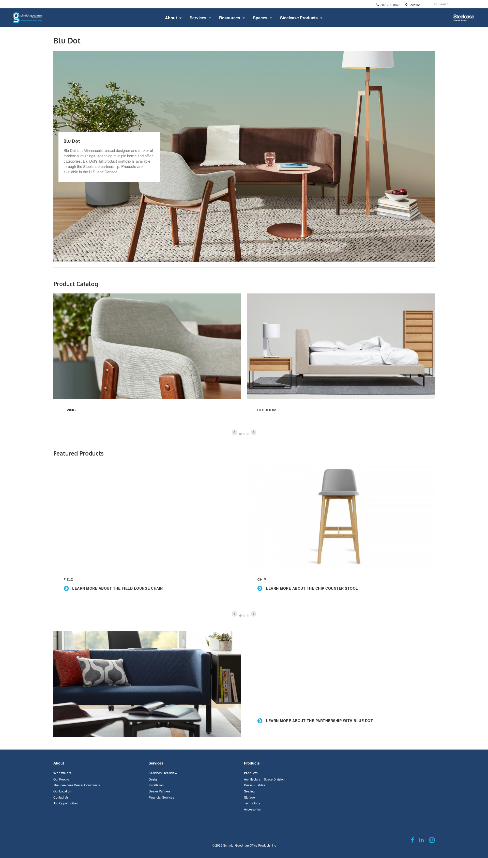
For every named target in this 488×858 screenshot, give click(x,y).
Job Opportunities (65, 803)
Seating (249, 791)
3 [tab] (247, 434)
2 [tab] (244, 434)
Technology (252, 803)
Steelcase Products (299, 18)
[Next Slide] (253, 432)
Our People (61, 779)
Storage (249, 797)
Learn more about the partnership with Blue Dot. (319, 720)
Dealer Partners (160, 791)
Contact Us (61, 797)
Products (252, 763)
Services (198, 18)
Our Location (62, 791)
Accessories (252, 809)
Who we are (62, 773)
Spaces (260, 18)
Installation (156, 785)
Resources (229, 18)
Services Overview (163, 773)
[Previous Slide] (234, 432)
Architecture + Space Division (264, 779)
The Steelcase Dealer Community (76, 785)
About (171, 18)
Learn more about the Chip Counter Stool (311, 588)
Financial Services (161, 797)
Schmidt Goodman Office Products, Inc (249, 845)
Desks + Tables (254, 785)
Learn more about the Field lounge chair (117, 588)
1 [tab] (240, 434)
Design (154, 779)
